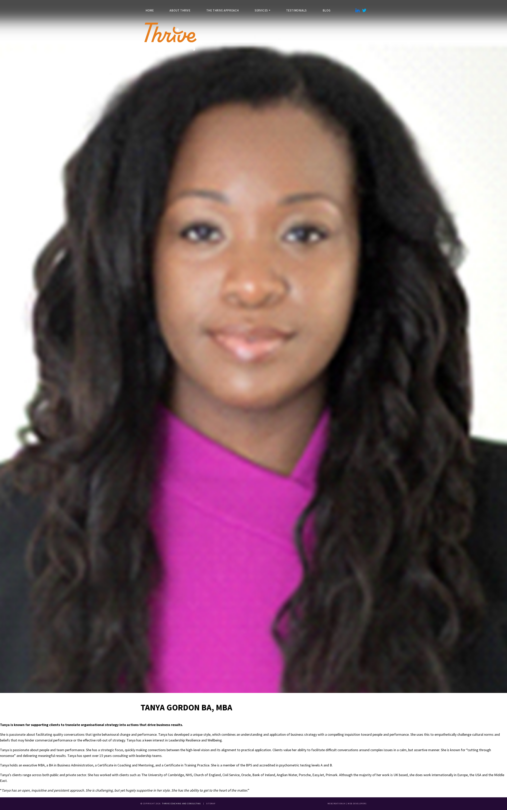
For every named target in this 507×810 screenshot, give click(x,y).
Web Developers (357, 803)
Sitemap (210, 803)
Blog (326, 10)
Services (261, 10)
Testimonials (296, 10)
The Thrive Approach (222, 10)
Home (150, 10)
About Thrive (180, 10)
